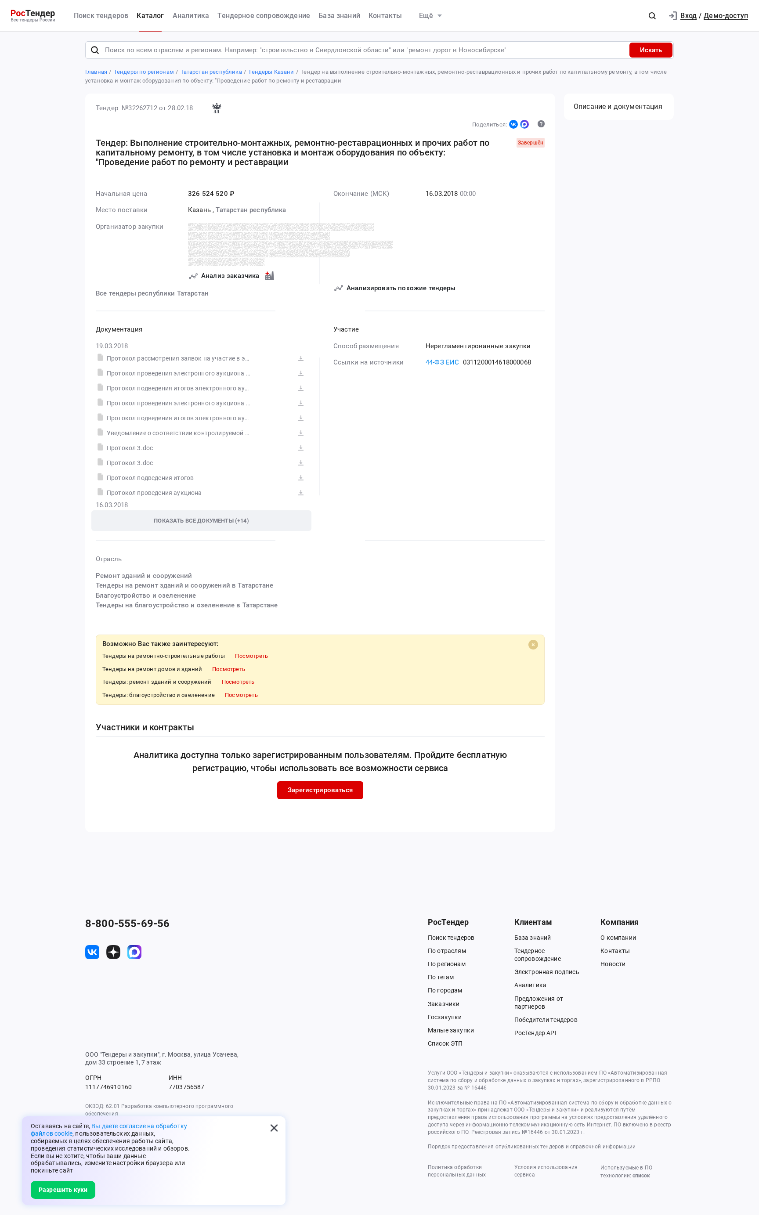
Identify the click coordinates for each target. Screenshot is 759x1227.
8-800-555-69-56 (127, 923)
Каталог (150, 15)
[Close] (533, 645)
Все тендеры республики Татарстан (152, 293)
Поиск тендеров (101, 15)
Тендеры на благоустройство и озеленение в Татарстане (187, 605)
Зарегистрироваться (320, 790)
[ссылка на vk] (92, 952)
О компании (618, 937)
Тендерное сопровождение (263, 15)
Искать (651, 50)
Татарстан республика (251, 210)
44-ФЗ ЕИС (442, 362)
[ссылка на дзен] (113, 952)
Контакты (385, 15)
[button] (652, 16)
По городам (445, 990)
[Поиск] (95, 50)
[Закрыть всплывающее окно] (274, 1128)
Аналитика (191, 15)
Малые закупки (451, 1030)
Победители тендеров (546, 1019)
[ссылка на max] (134, 952)
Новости (612, 963)
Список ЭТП (445, 1043)
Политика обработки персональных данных (457, 1171)
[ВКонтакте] (513, 124)
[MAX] (524, 124)
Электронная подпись (546, 971)
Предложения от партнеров (538, 1002)
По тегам (441, 977)
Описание (618, 106)
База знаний (339, 15)
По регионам (447, 963)
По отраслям (447, 950)
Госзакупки (445, 1017)
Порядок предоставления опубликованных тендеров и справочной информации (532, 1147)
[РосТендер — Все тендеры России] (33, 16)
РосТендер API (535, 1032)
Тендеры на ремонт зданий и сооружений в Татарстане (184, 585)
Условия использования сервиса (546, 1171)
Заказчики (443, 1003)
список (641, 1176)
